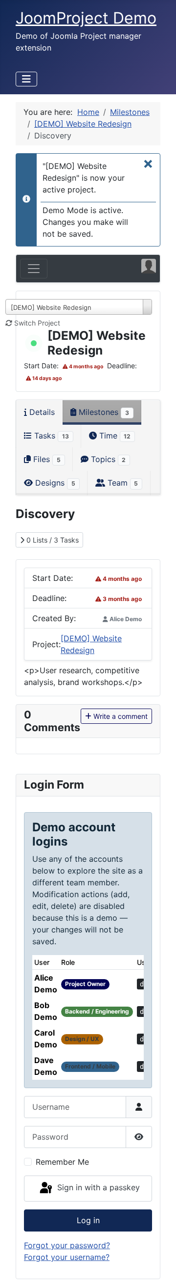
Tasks (50, 435)
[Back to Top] (159, 1269)
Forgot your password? (67, 1245)
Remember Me (62, 1162)
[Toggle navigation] (33, 268)
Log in (88, 1220)
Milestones (102, 412)
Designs (54, 483)
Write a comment (119, 716)
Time (114, 435)
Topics (107, 459)
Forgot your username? (67, 1257)
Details (41, 412)
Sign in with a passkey (97, 1188)
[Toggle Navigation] (26, 79)
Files (46, 459)
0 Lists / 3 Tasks (51, 540)
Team (121, 483)
